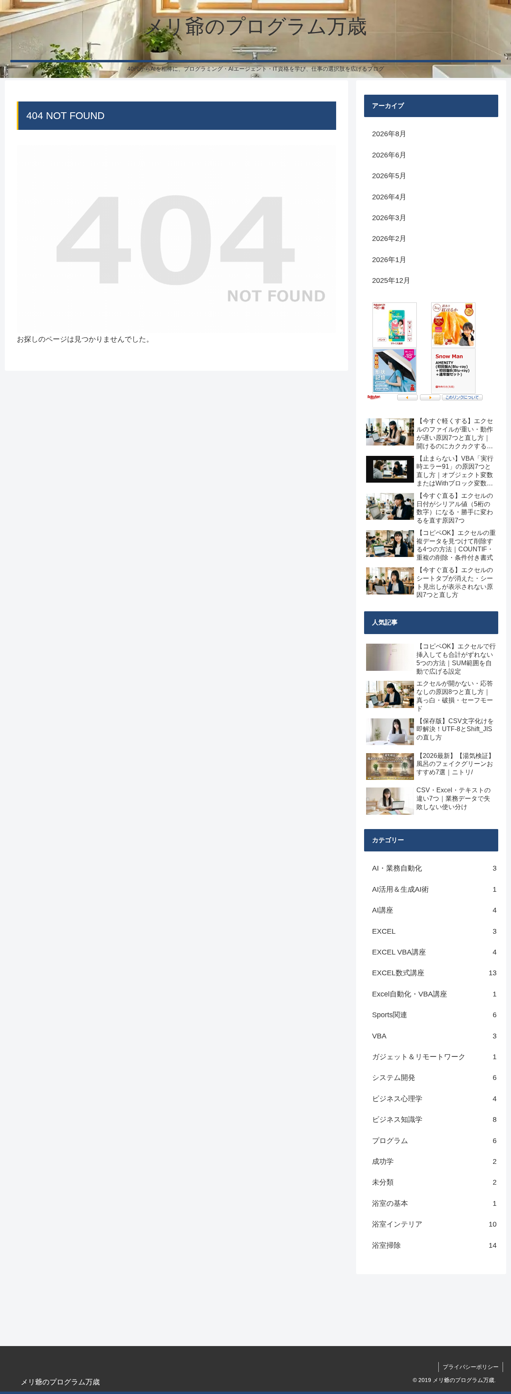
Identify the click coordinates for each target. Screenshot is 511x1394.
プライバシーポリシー (471, 1367)
